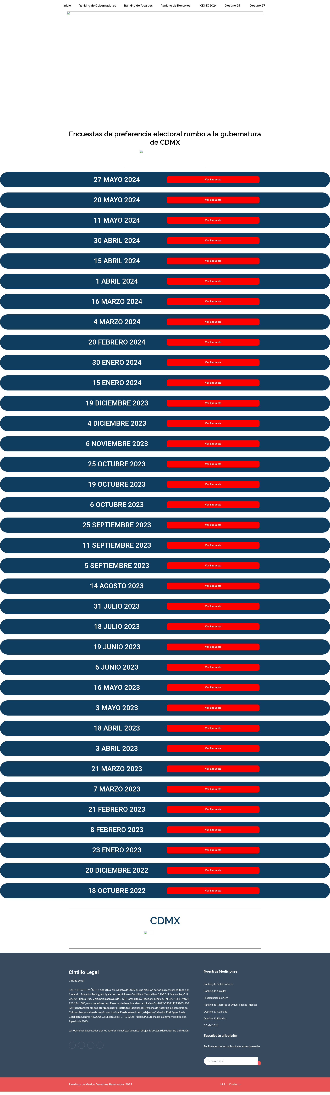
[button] (176, 6)
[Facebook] (72, 1045)
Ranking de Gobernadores (97, 5)
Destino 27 (257, 5)
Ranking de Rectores (175, 5)
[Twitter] (81, 1045)
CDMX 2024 (208, 5)
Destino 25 (232, 5)
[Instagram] (90, 1045)
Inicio (67, 5)
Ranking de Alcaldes (138, 5)
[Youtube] (100, 1045)
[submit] (259, 1063)
